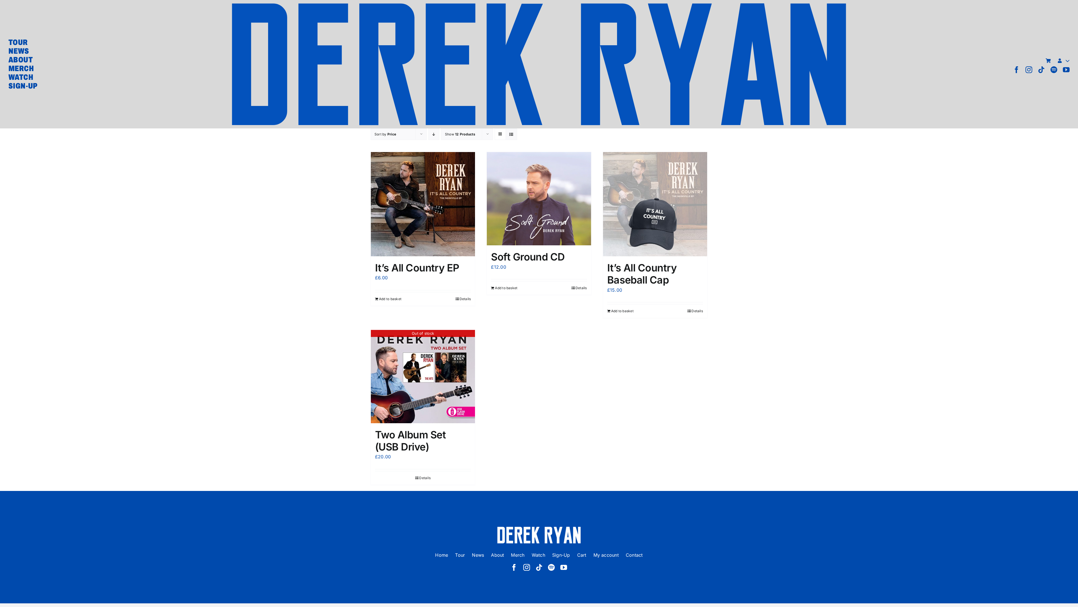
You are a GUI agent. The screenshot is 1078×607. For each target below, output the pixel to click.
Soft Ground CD (528, 257)
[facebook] (1016, 69)
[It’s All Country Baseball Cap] (655, 204)
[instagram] (1029, 69)
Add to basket (390, 299)
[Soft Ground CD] (539, 199)
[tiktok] (1041, 69)
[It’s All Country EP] (423, 204)
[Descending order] (433, 134)
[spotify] (1053, 69)
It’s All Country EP (417, 268)
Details (465, 299)
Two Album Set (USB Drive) (410, 441)
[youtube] (1066, 69)
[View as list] (511, 134)
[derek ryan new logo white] (539, 528)
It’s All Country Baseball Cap (642, 274)
